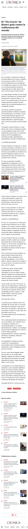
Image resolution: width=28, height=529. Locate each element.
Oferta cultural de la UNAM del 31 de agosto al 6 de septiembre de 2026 (11, 446)
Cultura (3, 17)
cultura (9, 388)
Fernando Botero (17, 388)
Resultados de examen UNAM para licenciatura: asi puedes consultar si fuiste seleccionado (11, 463)
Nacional (7, 527)
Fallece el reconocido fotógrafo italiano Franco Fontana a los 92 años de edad (11, 436)
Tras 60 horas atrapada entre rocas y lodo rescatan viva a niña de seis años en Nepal (11, 494)
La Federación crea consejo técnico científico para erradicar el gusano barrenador (11, 473)
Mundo (17, 527)
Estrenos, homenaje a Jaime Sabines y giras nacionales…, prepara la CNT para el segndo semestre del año (17, 187)
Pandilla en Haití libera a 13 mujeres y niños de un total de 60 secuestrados (11, 504)
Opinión (23, 527)
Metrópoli (12, 527)
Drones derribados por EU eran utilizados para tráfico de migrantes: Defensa (11, 483)
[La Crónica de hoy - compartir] (26, 182)
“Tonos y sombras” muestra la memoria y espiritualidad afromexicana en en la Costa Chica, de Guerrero (17, 178)
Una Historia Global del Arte (10, 427)
